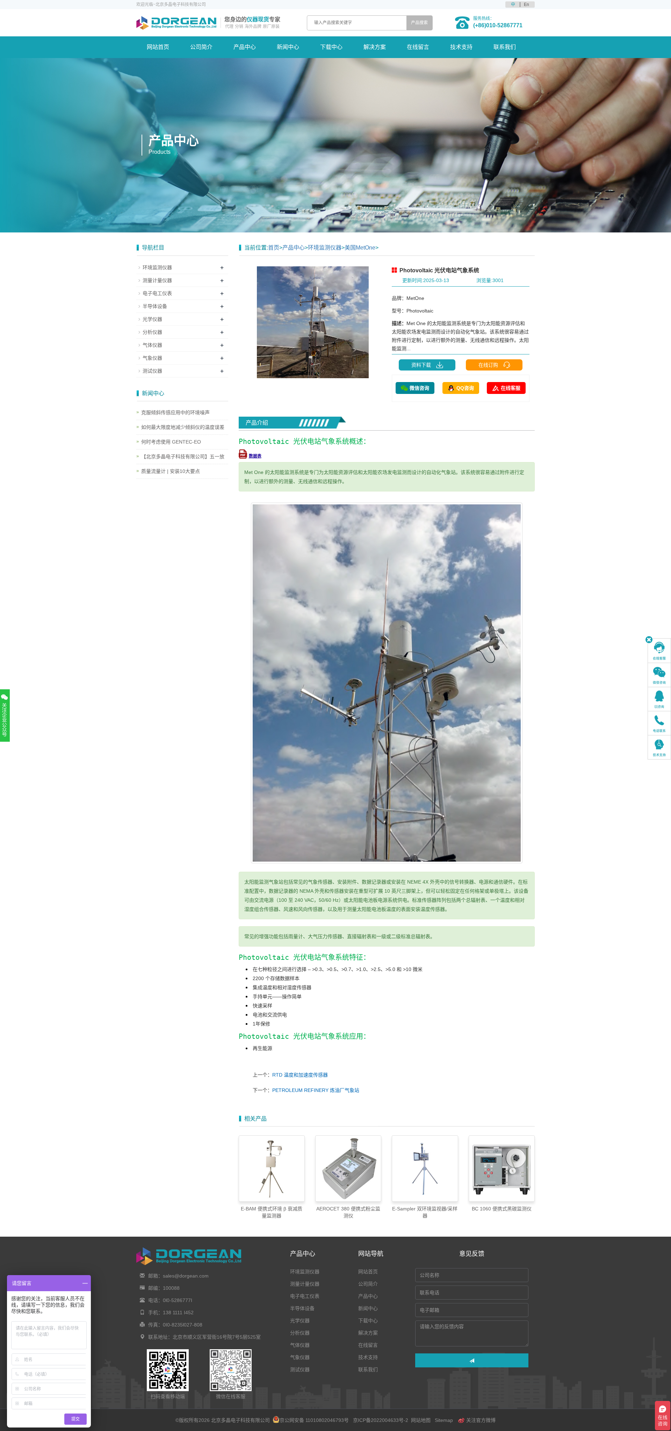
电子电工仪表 (157, 293)
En (526, 4)
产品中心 (244, 47)
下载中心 (331, 47)
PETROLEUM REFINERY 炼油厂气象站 (315, 1090)
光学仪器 (152, 319)
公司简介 (201, 47)
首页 (273, 248)
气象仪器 (152, 358)
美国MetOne (360, 248)
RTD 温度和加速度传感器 (300, 1075)
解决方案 (374, 47)
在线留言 (418, 47)
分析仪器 (152, 332)
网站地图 (421, 1420)
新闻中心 (288, 47)
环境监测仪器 (324, 248)
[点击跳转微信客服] (659, 675)
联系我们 (504, 47)
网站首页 (158, 47)
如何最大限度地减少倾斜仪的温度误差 (182, 427)
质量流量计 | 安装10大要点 (170, 471)
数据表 (255, 456)
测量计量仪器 (157, 280)
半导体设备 (155, 306)
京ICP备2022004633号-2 (381, 1420)
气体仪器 (152, 345)
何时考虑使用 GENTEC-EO (171, 442)
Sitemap (444, 1420)
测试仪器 (152, 371)
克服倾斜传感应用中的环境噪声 (175, 412)
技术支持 (461, 47)
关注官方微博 (480, 1420)
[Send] (471, 1360)
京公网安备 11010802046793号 (314, 1420)
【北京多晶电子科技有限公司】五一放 (182, 456)
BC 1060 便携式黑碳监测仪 (502, 1208)
